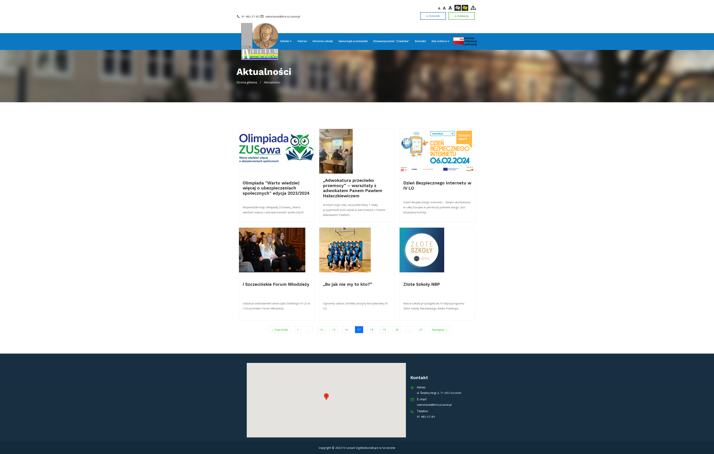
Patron (302, 41)
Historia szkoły (323, 41)
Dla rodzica (439, 41)
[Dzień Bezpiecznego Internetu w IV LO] (437, 151)
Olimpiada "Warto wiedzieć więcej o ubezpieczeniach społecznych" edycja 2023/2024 (276, 188)
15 (333, 329)
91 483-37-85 (250, 16)
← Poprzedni (279, 329)
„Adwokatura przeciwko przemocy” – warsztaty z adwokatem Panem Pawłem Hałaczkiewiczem (352, 188)
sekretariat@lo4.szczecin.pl (282, 16)
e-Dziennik (433, 16)
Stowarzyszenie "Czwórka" (391, 41)
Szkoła (284, 41)
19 (384, 329)
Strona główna (247, 82)
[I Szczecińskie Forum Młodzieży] (276, 250)
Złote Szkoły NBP (421, 284)
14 (321, 329)
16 (346, 329)
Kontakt (420, 41)
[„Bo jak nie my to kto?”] (357, 250)
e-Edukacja (462, 16)
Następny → (440, 329)
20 (397, 329)
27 (421, 329)
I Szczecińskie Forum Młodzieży (276, 284)
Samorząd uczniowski (353, 41)
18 (371, 329)
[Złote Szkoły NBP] (437, 250)
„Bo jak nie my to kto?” (347, 284)
